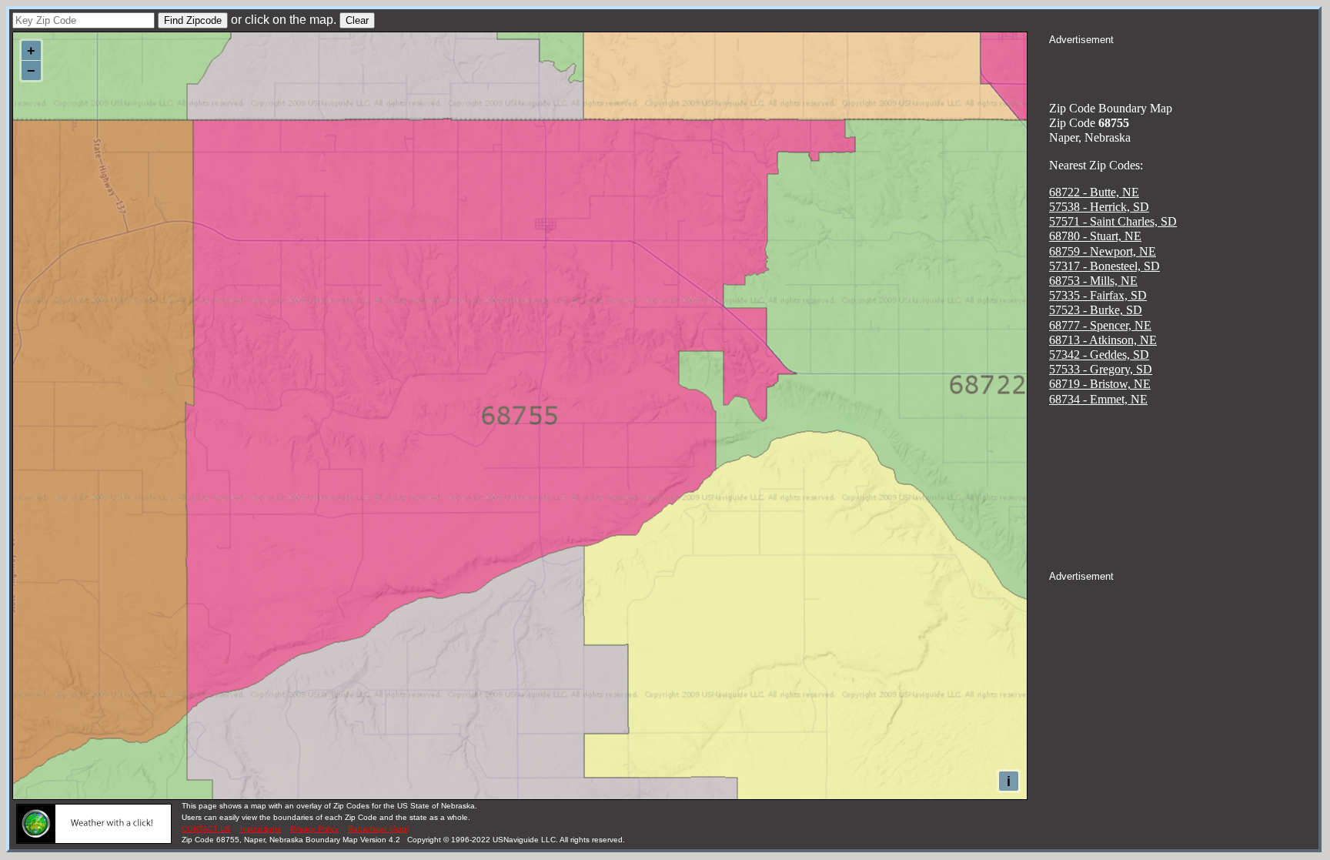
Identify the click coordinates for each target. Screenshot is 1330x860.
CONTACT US (206, 829)
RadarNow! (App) (378, 829)
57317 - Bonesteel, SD (1104, 266)
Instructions (260, 829)
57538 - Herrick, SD (1099, 206)
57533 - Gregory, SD (1100, 369)
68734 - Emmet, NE (1098, 399)
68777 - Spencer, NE (1100, 325)
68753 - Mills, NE (1093, 280)
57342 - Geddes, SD (1099, 354)
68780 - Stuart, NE (1095, 236)
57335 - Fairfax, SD (1098, 295)
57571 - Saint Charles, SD (1113, 221)
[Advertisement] (1184, 66)
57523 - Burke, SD (1095, 309)
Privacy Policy (314, 829)
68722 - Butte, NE (1094, 192)
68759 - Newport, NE (1102, 251)
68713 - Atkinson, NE (1103, 339)
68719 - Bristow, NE (1100, 383)
